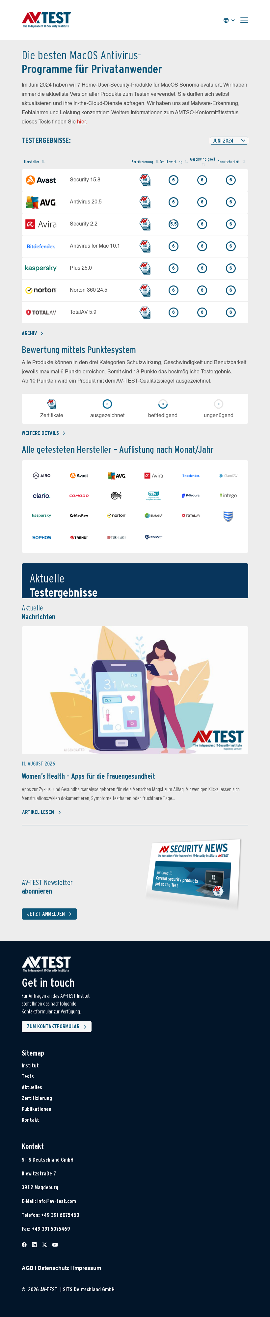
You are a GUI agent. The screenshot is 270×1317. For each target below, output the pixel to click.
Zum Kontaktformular (53, 1026)
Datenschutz (53, 1268)
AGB (28, 1268)
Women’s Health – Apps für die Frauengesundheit (88, 776)
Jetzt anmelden (46, 914)
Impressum (87, 1268)
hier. (82, 122)
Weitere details (40, 433)
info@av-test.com (56, 1201)
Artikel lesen (38, 812)
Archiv (29, 333)
